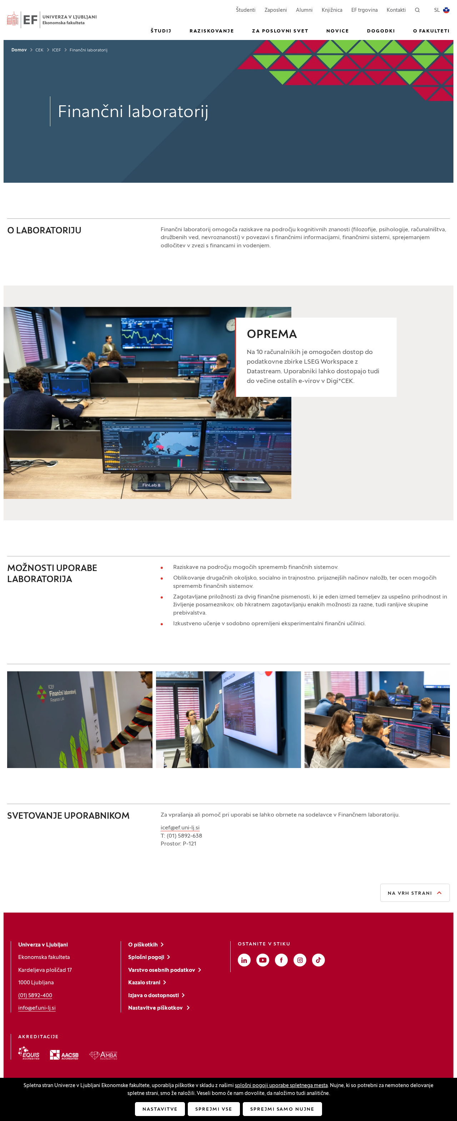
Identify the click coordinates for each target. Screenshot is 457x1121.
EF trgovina (364, 10)
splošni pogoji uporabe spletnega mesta (281, 1086)
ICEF (56, 50)
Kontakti (396, 10)
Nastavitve (160, 1109)
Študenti (246, 10)
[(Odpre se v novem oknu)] (28, 1053)
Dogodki (381, 31)
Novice (337, 31)
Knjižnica (332, 10)
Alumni (304, 10)
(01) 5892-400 (35, 995)
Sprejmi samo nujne (282, 1109)
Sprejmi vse (213, 1109)
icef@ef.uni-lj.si (180, 828)
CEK (39, 50)
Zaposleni (276, 10)
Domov (19, 50)
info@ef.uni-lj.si (37, 1008)
